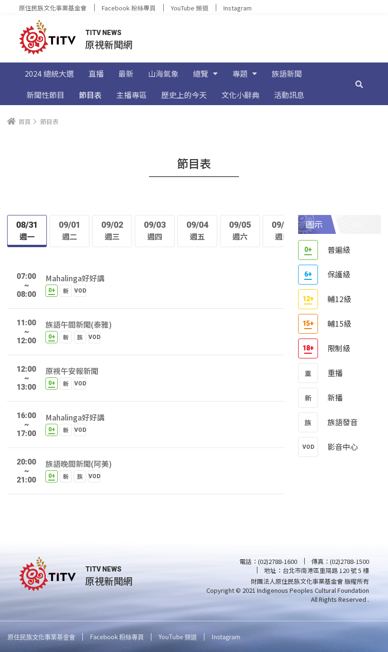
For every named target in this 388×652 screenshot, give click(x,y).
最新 (125, 73)
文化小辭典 (240, 94)
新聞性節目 (45, 94)
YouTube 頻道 (189, 7)
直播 (96, 73)
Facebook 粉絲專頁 (129, 7)
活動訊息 (289, 94)
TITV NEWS (103, 32)
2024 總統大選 (49, 73)
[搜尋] (359, 84)
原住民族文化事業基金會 (53, 7)
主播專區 (131, 94)
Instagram (237, 7)
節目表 (90, 94)
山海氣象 (163, 73)
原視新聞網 (108, 44)
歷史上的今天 (184, 94)
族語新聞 (287, 73)
